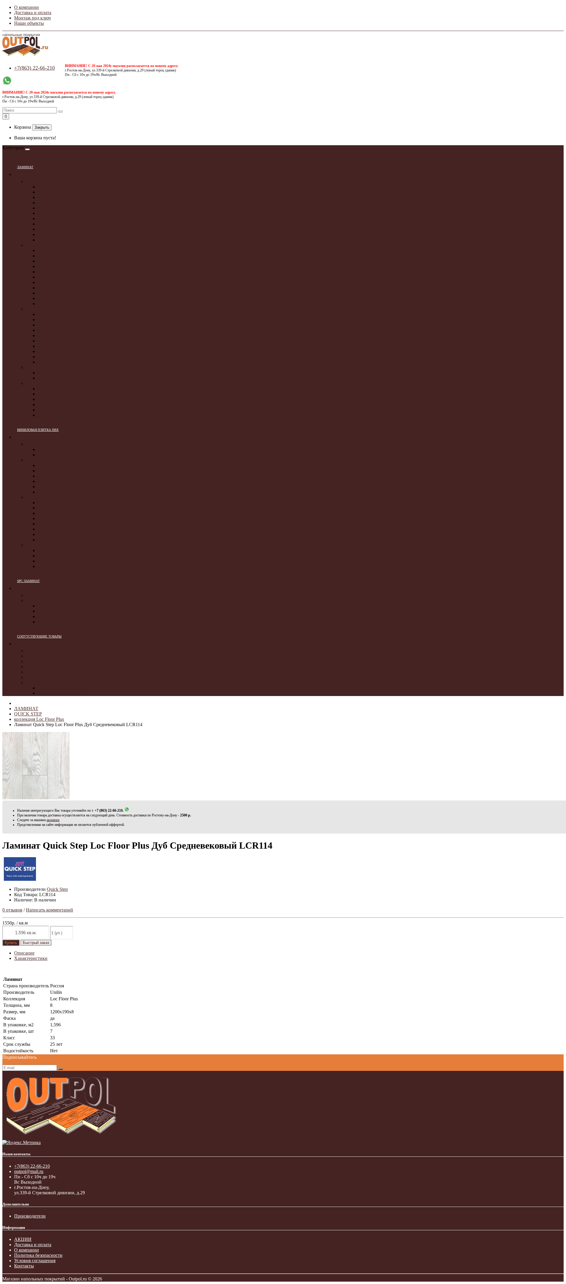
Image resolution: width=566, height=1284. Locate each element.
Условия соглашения (34, 1260)
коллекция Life (53, 346)
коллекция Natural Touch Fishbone (71, 377)
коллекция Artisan (55, 287)
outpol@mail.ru (28, 1171)
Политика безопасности (38, 1255)
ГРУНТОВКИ (40, 656)
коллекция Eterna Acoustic (63, 605)
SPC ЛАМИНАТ (28, 581)
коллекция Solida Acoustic (63, 616)
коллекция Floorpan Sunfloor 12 (69, 409)
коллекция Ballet (54, 292)
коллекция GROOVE (59, 513)
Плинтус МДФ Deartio (60, 687)
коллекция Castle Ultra (60, 229)
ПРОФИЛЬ (37, 666)
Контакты (24, 1265)
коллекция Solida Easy (60, 621)
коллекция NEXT (55, 486)
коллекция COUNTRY (60, 529)
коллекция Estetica (56, 271)
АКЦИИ (23, 1239)
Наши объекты (29, 23)
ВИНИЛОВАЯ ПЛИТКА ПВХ (38, 430)
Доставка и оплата (32, 12)
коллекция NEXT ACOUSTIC (68, 491)
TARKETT (37, 245)
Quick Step (57, 889)
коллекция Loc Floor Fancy (64, 192)
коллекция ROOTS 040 (61, 470)
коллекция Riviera (55, 303)
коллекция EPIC (54, 507)
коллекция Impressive (59, 202)
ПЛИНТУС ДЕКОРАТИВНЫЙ (58, 682)
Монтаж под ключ (32, 17)
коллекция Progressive (59, 330)
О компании (26, 7)
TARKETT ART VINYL (50, 497)
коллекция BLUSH (57, 550)
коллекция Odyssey (57, 298)
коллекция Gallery (56, 261)
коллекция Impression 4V (62, 319)
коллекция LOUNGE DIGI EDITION (75, 518)
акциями (53, 820)
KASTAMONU (41, 383)
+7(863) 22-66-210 (34, 68)
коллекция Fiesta (54, 277)
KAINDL (35, 367)
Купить (11, 942)
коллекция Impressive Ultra (64, 207)
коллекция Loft (53, 356)
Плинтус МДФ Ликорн (61, 693)
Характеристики (30, 958)
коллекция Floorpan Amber (64, 388)
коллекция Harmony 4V (61, 340)
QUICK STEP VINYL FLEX (54, 545)
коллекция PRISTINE (59, 566)
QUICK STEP (40, 181)
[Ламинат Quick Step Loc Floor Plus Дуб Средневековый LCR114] (36, 797)
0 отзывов (12, 909)
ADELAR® (37, 600)
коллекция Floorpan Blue (62, 404)
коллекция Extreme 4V (60, 351)
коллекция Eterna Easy (60, 611)
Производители (30, 1215)
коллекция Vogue (55, 335)
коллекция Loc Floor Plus (63, 186)
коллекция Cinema (56, 266)
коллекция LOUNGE (59, 534)
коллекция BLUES (56, 502)
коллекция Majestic (56, 239)
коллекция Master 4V (59, 362)
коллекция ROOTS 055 (61, 475)
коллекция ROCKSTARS (63, 523)
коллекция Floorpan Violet (63, 393)
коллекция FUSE (55, 555)
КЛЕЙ (32, 661)
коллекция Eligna (55, 218)
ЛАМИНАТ (25, 167)
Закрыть (41, 127)
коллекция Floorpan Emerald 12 (68, 415)
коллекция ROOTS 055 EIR (65, 481)
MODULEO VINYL (46, 460)
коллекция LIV (53, 560)
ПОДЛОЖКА (40, 650)
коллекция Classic (55, 213)
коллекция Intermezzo (59, 282)
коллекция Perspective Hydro (66, 223)
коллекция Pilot (53, 255)
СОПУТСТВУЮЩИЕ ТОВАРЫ (39, 636)
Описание (24, 952)
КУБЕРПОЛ (38, 595)
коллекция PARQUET (60, 449)
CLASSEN (36, 308)
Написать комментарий (49, 909)
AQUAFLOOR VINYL (49, 444)
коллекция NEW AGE (60, 539)
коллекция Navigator (58, 250)
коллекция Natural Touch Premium (71, 372)
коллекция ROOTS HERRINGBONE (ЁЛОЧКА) (86, 465)
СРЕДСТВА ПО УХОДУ (51, 671)
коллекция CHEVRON (60, 454)
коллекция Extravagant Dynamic (69, 314)
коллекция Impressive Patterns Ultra (72, 234)
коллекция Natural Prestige (64, 324)
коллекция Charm (55, 197)
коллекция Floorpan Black (63, 399)
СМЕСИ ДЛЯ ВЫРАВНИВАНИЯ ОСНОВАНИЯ (76, 677)
